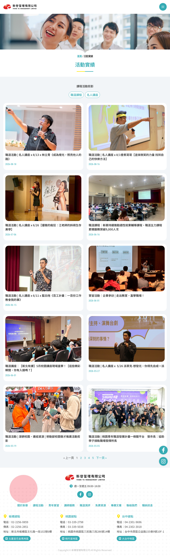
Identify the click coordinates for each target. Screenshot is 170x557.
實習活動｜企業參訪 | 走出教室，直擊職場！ (116, 295)
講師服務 (69, 505)
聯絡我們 (132, 505)
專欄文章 (116, 505)
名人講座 (92, 95)
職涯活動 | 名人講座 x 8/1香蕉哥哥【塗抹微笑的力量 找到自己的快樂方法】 (126, 156)
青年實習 (53, 505)
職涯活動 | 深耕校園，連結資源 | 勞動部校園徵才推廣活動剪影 (42, 438)
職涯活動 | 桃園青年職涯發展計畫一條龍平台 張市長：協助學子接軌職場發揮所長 (126, 438)
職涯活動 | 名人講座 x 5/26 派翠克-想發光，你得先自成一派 (126, 366)
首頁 (79, 56)
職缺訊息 (147, 505)
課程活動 (38, 505)
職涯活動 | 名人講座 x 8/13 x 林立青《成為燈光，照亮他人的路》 (43, 156)
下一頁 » (101, 458)
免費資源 (100, 505)
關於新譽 (22, 505)
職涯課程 (76, 95)
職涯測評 (85, 505)
